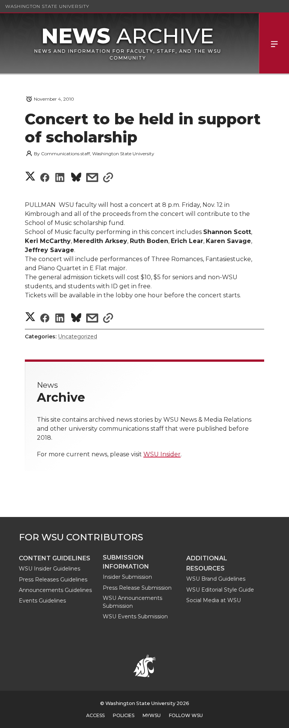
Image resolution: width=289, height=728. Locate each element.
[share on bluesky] (76, 178)
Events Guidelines (42, 600)
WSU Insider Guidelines (49, 568)
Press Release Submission (137, 587)
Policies (123, 715)
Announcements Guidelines (55, 590)
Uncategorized (77, 336)
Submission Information (126, 562)
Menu (274, 43)
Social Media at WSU (213, 600)
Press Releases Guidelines (53, 579)
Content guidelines (54, 558)
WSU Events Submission (135, 616)
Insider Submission (127, 577)
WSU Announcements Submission (132, 602)
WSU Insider (162, 454)
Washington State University (47, 6)
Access (95, 715)
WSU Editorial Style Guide (220, 589)
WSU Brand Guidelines (215, 578)
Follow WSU (186, 715)
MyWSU (152, 715)
